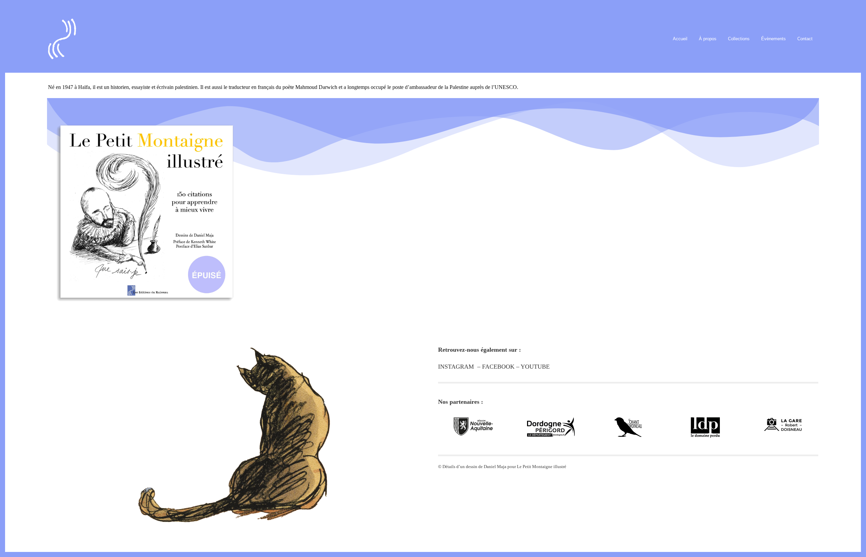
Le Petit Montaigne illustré (541, 466)
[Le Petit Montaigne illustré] (144, 203)
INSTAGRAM (456, 366)
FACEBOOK (498, 366)
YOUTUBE (535, 366)
